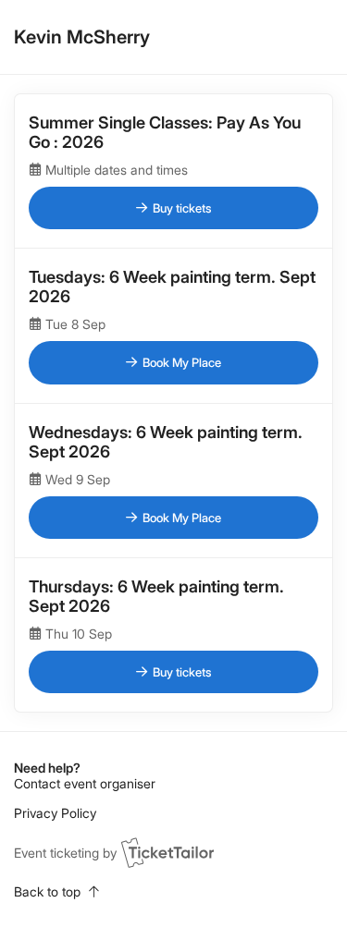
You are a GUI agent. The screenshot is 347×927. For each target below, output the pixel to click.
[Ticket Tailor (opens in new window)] (167, 852)
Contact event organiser (84, 783)
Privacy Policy (55, 813)
